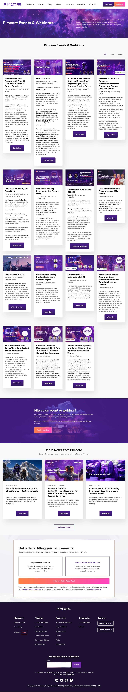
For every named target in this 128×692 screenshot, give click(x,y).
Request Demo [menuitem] (104, 623)
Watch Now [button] (111, 218)
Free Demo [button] (119, 4)
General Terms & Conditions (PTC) (85, 686)
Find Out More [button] (48, 160)
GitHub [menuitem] (81, 627)
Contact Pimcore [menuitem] (104, 630)
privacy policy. (95, 589)
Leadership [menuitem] (18, 627)
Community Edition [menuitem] (42, 640)
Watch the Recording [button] (80, 246)
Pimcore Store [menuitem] (40, 644)
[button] (49, 4)
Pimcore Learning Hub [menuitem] (64, 622)
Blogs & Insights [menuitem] (61, 627)
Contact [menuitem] (101, 618)
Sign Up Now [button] (17, 148)
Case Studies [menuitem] (60, 644)
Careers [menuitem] (17, 632)
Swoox (38, 115)
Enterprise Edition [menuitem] (41, 631)
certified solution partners (31, 589)
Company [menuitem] (19, 618)
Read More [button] (22, 513)
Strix (45, 115)
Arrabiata (54, 113)
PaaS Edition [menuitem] (39, 627)
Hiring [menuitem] (24, 632)
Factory (72, 103)
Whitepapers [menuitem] (60, 631)
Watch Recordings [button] (17, 307)
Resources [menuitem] (61, 618)
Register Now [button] (17, 245)
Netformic (39, 113)
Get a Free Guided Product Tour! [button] (64, 581)
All (105, 54)
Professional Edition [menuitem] (42, 636)
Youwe (41, 218)
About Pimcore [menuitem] (19, 622)
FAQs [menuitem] (58, 640)
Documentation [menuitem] (84, 622)
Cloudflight (46, 113)
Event (112, 54)
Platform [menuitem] (39, 618)
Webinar (121, 54)
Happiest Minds (115, 97)
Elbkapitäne (46, 111)
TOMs (98, 686)
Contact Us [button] (108, 4)
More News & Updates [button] (64, 527)
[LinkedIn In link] (71, 680)
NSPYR (52, 111)
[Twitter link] (61, 680)
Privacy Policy (69, 674)
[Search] (95, 4)
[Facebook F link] (56, 680)
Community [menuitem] (84, 618)
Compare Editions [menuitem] (41, 622)
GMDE (7, 107)
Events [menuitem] (58, 636)
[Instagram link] (66, 680)
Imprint (60, 686)
